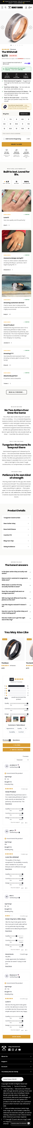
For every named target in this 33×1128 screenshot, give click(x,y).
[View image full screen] (16, 27)
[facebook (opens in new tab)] (9, 1050)
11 (22, 124)
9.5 (4, 124)
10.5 (16, 124)
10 (10, 124)
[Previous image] (2, 27)
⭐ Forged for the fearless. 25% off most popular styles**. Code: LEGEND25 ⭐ (16, 2)
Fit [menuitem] (26, 728)
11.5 (29, 124)
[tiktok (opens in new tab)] (16, 1050)
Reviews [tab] (7, 740)
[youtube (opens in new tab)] (19, 1050)
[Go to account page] (26, 7)
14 (28, 128)
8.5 (22, 119)
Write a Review (20, 750)
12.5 (10, 128)
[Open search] (5, 7)
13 (16, 128)
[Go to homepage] (16, 7)
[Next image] (30, 27)
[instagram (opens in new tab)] (13, 1050)
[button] (13, 45)
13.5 (22, 128)
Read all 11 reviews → (16, 392)
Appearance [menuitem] (10, 728)
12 (4, 128)
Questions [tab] (16, 740)
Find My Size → (24, 114)
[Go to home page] (3, 1048)
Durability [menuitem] (12, 732)
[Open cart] (29, 7)
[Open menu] (2, 7)
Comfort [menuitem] (21, 732)
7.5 (10, 119)
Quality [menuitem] (19, 728)
